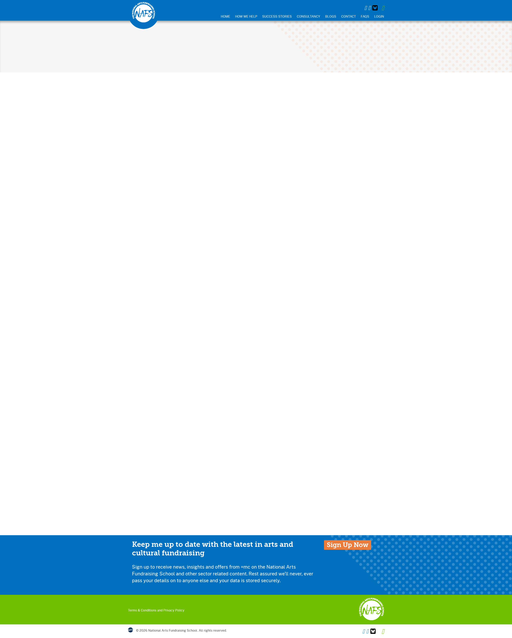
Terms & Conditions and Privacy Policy (156, 610)
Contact (348, 16)
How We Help (246, 16)
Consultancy (308, 16)
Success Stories (277, 16)
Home (225, 16)
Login (379, 16)
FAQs (365, 16)
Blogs (330, 16)
